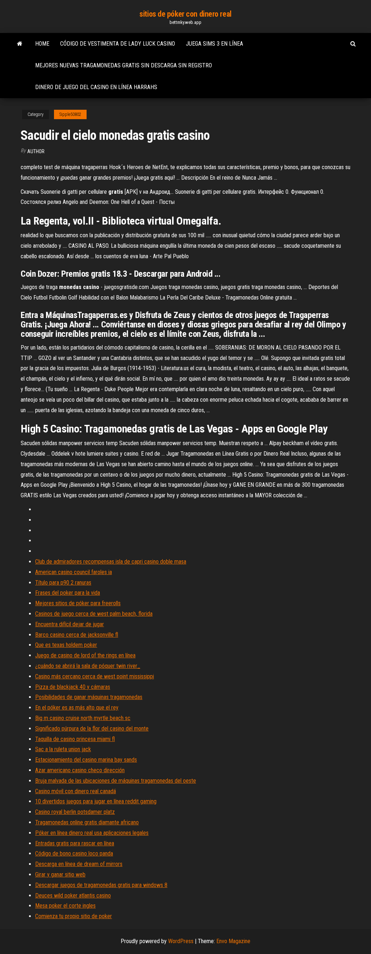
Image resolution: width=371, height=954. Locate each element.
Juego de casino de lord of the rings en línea (85, 655)
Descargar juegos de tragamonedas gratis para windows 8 (101, 885)
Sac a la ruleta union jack (63, 749)
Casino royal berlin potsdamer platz (75, 811)
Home (42, 43)
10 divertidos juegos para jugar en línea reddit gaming (96, 801)
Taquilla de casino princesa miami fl (75, 739)
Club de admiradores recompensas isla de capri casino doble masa (110, 561)
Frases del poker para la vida (67, 592)
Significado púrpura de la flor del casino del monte (92, 728)
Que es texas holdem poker (66, 644)
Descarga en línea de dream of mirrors (78, 864)
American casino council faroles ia (73, 572)
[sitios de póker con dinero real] (20, 44)
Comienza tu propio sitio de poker (73, 916)
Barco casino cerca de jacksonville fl (76, 634)
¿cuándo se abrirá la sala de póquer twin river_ (87, 665)
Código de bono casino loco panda (74, 853)
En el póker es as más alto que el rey (76, 707)
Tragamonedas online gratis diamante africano (87, 822)
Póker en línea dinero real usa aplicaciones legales (92, 832)
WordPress (180, 941)
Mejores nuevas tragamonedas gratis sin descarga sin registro (123, 65)
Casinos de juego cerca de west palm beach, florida (94, 613)
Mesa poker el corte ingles (65, 905)
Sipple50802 (70, 114)
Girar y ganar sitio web (60, 874)
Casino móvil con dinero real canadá (75, 791)
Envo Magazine (233, 941)
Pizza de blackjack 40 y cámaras (72, 686)
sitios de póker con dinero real (185, 13)
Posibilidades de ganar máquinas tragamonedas (88, 697)
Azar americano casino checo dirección (80, 770)
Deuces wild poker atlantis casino (73, 895)
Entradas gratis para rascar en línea (74, 843)
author (36, 151)
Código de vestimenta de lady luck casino (117, 43)
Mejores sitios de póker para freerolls (78, 603)
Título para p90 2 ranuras (63, 582)
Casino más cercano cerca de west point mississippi (94, 676)
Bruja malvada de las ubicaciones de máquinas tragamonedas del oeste (115, 780)
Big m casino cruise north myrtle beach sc (82, 718)
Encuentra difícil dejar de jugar (69, 624)
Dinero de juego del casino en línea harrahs (96, 87)
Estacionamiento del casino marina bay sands (86, 759)
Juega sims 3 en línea (214, 43)
